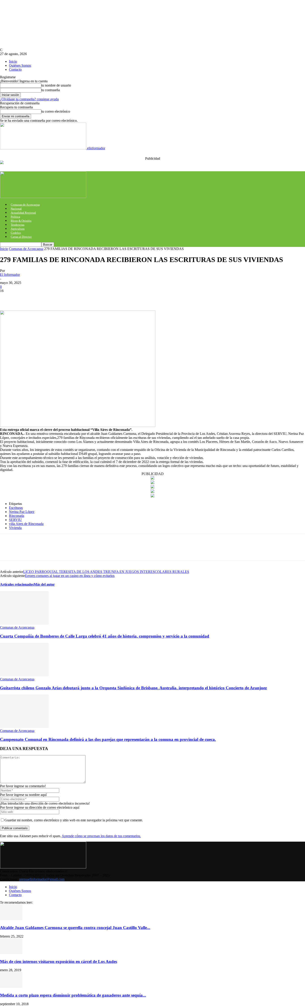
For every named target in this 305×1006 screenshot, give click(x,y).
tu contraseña (50, 90)
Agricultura (18, 228)
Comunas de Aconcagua (25, 204)
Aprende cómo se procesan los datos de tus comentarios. (101, 836)
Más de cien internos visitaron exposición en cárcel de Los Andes (58, 961)
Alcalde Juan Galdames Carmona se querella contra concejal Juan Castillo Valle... (75, 927)
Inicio (13, 61)
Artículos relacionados (17, 584)
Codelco (16, 232)
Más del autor (44, 584)
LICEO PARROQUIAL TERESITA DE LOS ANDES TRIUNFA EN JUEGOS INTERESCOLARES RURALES (106, 572)
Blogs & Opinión (21, 220)
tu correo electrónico (55, 111)
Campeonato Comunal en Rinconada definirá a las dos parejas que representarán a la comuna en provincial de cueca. (108, 739)
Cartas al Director (21, 236)
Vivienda (15, 528)
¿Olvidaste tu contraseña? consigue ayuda (29, 99)
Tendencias (17, 224)
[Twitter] (23, 297)
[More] (71, 297)
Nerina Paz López (21, 512)
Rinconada (16, 516)
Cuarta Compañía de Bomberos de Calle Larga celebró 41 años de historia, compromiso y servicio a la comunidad (104, 636)
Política (15, 216)
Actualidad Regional (23, 212)
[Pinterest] (39, 297)
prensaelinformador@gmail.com (42, 879)
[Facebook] (7, 297)
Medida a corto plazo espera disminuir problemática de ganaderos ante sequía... (73, 995)
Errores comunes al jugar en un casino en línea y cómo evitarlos (70, 576)
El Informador (10, 275)
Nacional (16, 208)
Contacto (15, 69)
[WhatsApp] (55, 297)
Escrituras (16, 508)
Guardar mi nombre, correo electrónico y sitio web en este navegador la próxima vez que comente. (73, 820)
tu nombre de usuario (56, 85)
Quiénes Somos (20, 65)
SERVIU (15, 520)
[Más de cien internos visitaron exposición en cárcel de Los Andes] (11, 953)
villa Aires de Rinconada (26, 524)
